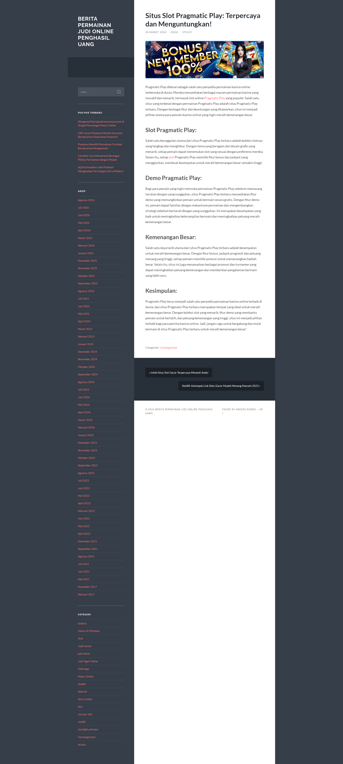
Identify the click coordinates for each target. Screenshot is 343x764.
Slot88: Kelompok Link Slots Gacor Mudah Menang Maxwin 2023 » (221, 385)
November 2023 (87, 450)
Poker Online (85, 676)
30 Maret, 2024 (155, 32)
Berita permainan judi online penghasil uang (96, 31)
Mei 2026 (84, 222)
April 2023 (84, 503)
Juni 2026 (84, 215)
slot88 (82, 721)
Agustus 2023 (86, 473)
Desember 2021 (87, 541)
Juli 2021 (83, 564)
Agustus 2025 (86, 291)
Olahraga (83, 668)
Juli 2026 (83, 207)
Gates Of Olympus (89, 630)
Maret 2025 (85, 329)
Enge (174, 32)
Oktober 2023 (86, 457)
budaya (82, 623)
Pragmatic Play (214, 98)
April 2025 (84, 321)
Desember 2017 (87, 586)
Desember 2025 (87, 260)
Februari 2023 (86, 510)
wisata (82, 744)
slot (171, 157)
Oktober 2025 (86, 275)
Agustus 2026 (86, 200)
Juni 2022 (84, 518)
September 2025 (88, 283)
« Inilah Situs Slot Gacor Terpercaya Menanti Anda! (178, 372)
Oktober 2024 (86, 366)
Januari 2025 (86, 344)
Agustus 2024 (86, 382)
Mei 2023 (84, 495)
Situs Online (85, 699)
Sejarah (82, 691)
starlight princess (88, 729)
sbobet (82, 684)
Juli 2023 (83, 480)
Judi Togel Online (88, 661)
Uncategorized (86, 737)
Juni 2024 (84, 397)
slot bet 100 (85, 714)
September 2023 (88, 465)
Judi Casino (84, 646)
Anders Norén (246, 409)
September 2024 (88, 374)
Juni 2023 (84, 488)
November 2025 (87, 268)
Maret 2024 (85, 420)
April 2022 (84, 533)
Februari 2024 (86, 427)
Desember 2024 (87, 351)
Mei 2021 (84, 579)
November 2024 (87, 359)
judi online (84, 653)
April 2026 (84, 230)
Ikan (80, 638)
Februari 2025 (86, 336)
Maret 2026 (85, 238)
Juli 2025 (83, 298)
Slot (80, 706)
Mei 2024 (84, 404)
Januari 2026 (86, 253)
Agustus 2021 (86, 556)
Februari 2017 (86, 594)
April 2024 (84, 412)
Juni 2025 (84, 306)
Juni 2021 (84, 571)
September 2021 (88, 548)
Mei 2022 (84, 526)
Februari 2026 (86, 245)
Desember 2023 (87, 442)
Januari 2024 (86, 435)
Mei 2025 (84, 313)
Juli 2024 (83, 389)
